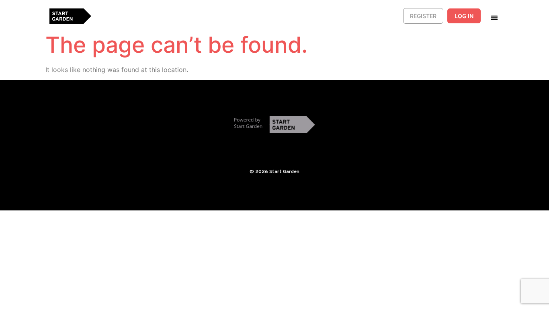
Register (423, 15)
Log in (464, 15)
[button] (494, 17)
